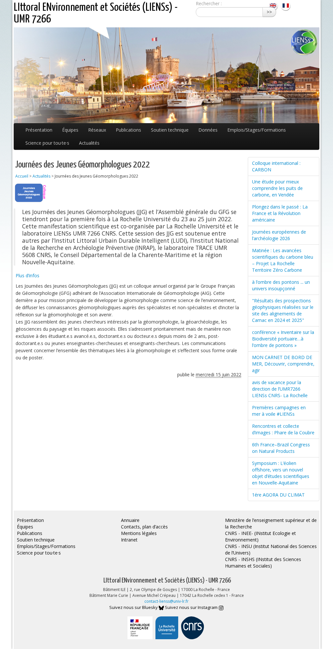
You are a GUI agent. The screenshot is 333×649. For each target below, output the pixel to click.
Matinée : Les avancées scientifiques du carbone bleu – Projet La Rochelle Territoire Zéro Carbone (282, 260)
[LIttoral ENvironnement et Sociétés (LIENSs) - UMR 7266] (273, 5)
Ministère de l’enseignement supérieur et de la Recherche (271, 523)
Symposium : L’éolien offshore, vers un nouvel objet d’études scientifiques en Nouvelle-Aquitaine (280, 473)
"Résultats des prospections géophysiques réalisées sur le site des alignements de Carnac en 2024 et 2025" (282, 310)
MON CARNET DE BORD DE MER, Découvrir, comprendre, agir (283, 363)
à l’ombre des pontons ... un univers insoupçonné (281, 285)
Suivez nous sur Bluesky (134, 607)
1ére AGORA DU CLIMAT (278, 495)
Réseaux (97, 130)
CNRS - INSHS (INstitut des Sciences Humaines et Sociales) (263, 562)
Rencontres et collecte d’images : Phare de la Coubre (283, 429)
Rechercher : (209, 3)
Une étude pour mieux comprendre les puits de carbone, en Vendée (277, 188)
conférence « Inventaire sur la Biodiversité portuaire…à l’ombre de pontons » (283, 338)
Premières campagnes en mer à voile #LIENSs (279, 410)
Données (208, 130)
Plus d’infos (27, 275)
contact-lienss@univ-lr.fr (166, 601)
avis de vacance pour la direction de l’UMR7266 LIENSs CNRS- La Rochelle (280, 388)
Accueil (21, 176)
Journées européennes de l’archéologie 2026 (279, 235)
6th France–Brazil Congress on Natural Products (281, 447)
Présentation (38, 130)
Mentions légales (139, 533)
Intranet (129, 540)
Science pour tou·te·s (47, 143)
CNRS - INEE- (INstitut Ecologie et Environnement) (260, 536)
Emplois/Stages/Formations (256, 130)
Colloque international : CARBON (276, 166)
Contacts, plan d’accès (144, 527)
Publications (128, 130)
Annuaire (130, 520)
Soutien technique (170, 130)
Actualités (89, 143)
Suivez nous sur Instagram (192, 607)
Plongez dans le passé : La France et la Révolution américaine (280, 213)
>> (269, 12)
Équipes (70, 130)
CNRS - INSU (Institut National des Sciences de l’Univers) (271, 549)
